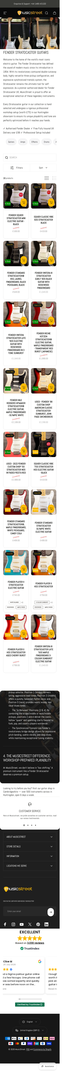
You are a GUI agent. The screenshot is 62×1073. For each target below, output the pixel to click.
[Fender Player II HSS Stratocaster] (43, 562)
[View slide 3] (32, 825)
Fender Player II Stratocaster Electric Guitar (16, 585)
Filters (19, 167)
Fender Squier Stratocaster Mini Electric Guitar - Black (16, 220)
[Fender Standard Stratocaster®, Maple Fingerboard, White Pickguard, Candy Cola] (16, 502)
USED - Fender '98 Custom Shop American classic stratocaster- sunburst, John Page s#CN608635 (43, 409)
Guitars (11, 141)
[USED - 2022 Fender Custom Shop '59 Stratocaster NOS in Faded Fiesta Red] (16, 444)
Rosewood (10, 607)
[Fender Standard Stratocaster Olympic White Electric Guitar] (43, 502)
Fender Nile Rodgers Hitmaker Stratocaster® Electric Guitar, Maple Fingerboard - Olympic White (16, 408)
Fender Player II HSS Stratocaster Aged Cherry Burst (16, 652)
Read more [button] (12, 989)
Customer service (30, 811)
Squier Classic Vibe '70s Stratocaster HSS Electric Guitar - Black (44, 468)
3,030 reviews (35, 943)
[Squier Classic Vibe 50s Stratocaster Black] (43, 196)
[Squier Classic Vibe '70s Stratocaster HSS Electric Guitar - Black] (43, 444)
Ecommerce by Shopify (42, 1049)
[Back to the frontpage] (4, 41)
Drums (46, 141)
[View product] (24, 569)
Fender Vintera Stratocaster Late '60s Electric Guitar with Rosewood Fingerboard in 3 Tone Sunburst (16, 344)
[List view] (54, 178)
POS (28, 1049)
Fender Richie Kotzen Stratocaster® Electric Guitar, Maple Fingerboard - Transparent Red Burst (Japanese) (43, 342)
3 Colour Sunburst (42, 602)
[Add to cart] (24, 202)
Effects (34, 141)
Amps (23, 141)
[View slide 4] (36, 825)
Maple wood (21, 607)
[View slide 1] (24, 825)
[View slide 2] (28, 825)
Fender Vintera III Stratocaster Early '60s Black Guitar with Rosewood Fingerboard (43, 280)
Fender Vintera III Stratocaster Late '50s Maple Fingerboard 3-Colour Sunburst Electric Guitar (43, 654)
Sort (41, 167)
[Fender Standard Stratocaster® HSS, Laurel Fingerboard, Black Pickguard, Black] (16, 253)
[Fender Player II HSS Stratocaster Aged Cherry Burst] (16, 627)
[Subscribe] (51, 912)
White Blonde (14, 602)
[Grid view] (46, 178)
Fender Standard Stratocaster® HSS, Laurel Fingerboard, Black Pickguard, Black (16, 278)
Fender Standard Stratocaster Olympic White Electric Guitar (43, 527)
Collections (14, 41)
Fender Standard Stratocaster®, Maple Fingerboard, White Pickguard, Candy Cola (16, 527)
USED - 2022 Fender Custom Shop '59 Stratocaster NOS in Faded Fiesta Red (16, 468)
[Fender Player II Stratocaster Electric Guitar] (16, 562)
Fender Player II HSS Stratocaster (43, 585)
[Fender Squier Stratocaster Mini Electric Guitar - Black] (16, 196)
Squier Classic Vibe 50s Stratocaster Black (43, 219)
